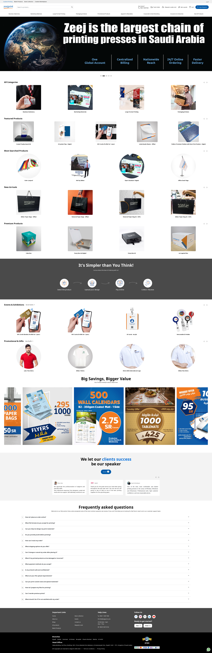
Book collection (79, 616)
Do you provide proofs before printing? (38, 535)
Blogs (53, 622)
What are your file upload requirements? (38, 576)
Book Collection (28, 1)
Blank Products (18, 1)
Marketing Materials (36, 14)
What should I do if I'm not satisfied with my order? (42, 599)
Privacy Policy (101, 649)
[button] (101, 76)
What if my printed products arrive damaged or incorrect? (44, 558)
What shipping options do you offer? (37, 546)
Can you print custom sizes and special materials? (41, 582)
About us (54, 619)
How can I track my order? (34, 540)
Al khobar (72, 639)
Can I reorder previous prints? (35, 593)
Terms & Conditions (89, 649)
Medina (95, 639)
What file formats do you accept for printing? (40, 523)
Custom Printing (8, 1)
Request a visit (79, 625)
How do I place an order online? (35, 517)
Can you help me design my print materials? (39, 529)
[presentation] (204, 82)
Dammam (65, 639)
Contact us (78, 622)
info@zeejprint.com (104, 619)
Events (76, 619)
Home (54, 616)
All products (55, 625)
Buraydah (78, 639)
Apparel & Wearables (127, 14)
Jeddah (59, 639)
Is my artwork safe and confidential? (37, 570)
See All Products (198, 14)
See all (104, 472)
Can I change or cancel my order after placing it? (41, 552)
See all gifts (28, 341)
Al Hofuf (100, 639)
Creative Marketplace (41, 1)
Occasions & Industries (176, 14)
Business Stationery (14, 14)
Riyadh (54, 639)
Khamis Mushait (87, 639)
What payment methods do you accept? (38, 564)
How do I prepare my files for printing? (38, 587)
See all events (30, 304)
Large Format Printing (59, 14)
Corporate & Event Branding (151, 14)
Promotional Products (104, 14)
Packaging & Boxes (81, 14)
